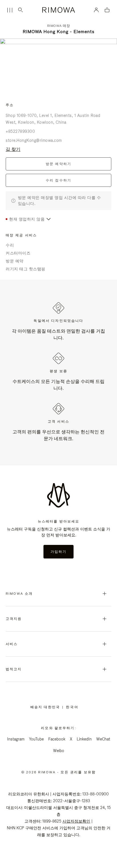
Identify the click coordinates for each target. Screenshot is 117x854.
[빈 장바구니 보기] (107, 10)
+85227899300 (20, 131)
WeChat (103, 739)
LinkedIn (84, 739)
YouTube (36, 739)
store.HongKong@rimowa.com (34, 140)
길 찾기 (13, 149)
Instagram (15, 739)
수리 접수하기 (59, 180)
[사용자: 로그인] (96, 10)
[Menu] (9, 10)
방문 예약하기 (59, 164)
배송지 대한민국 (46, 707)
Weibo (58, 750)
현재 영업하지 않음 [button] (27, 219)
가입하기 (59, 551)
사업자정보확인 (76, 821)
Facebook (56, 739)
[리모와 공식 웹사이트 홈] (58, 10)
